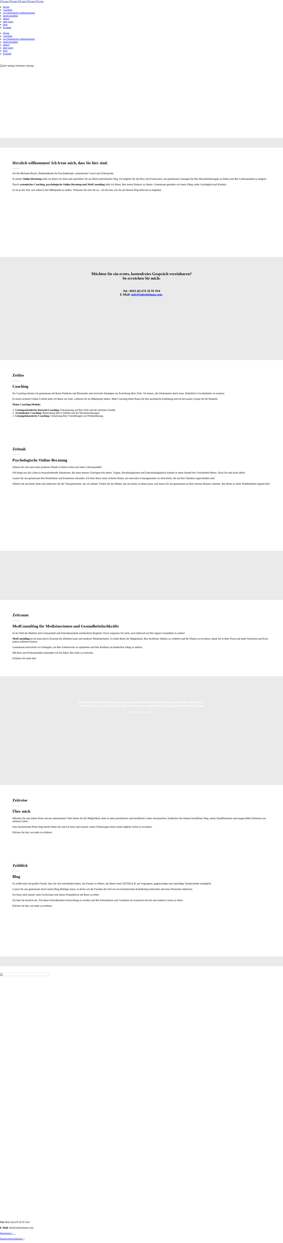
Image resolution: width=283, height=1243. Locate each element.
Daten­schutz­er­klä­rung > (12, 1238)
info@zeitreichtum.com (147, 294)
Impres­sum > (8, 1233)
